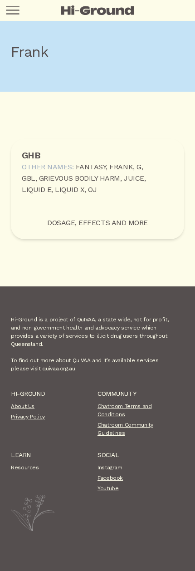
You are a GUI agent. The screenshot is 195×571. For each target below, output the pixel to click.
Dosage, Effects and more (97, 222)
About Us (22, 406)
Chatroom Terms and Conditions (125, 410)
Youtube (108, 488)
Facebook (110, 478)
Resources (25, 467)
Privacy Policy (28, 416)
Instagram (110, 467)
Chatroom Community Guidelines (125, 429)
